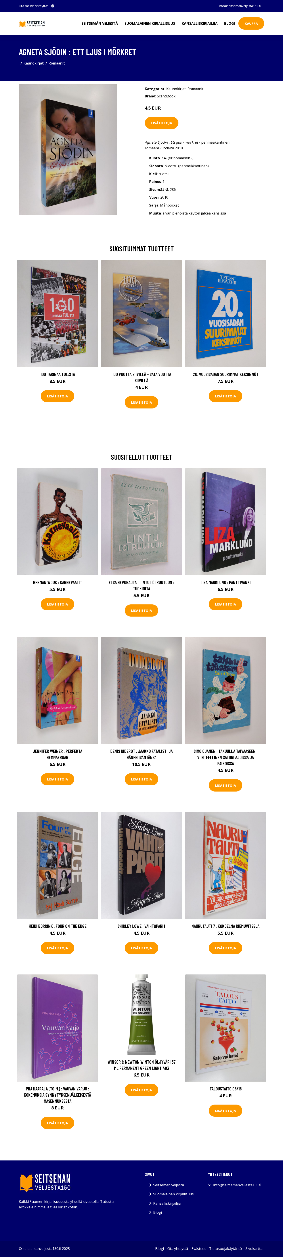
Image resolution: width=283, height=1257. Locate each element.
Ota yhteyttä (177, 1248)
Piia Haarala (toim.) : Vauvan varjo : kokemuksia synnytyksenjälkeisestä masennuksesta (57, 1094)
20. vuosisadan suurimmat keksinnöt (225, 374)
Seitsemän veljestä (100, 23)
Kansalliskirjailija (200, 23)
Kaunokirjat (34, 63)
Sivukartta (253, 1248)
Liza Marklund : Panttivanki (226, 582)
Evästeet (198, 1248)
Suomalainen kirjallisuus (149, 23)
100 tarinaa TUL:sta (57, 374)
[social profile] (53, 6)
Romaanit (57, 63)
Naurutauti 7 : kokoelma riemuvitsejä (225, 926)
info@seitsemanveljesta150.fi (240, 6)
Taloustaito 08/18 (226, 1088)
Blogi (229, 23)
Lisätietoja (161, 123)
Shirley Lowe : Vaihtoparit (142, 926)
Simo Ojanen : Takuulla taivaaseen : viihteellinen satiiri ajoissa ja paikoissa (226, 757)
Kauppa (251, 23)
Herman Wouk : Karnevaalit (57, 582)
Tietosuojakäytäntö (225, 1248)
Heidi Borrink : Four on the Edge (57, 926)
